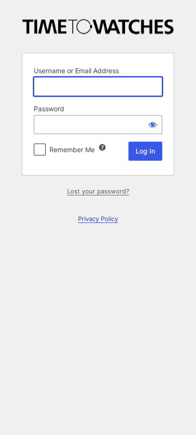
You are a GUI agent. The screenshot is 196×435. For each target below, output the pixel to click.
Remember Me (72, 149)
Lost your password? (98, 191)
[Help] (102, 147)
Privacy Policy (98, 218)
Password (49, 109)
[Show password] (152, 124)
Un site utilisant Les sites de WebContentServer (98, 25)
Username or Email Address (76, 71)
